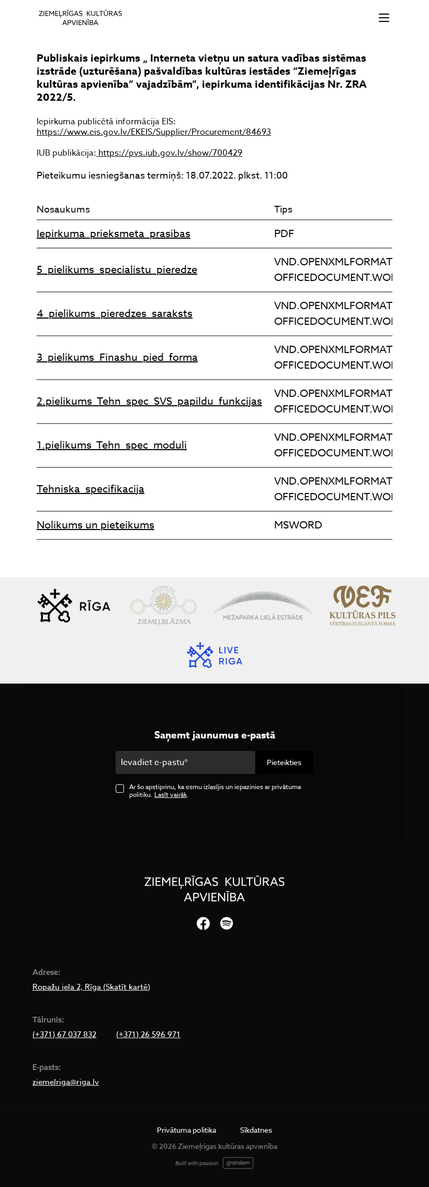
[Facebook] (203, 924)
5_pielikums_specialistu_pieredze (117, 269)
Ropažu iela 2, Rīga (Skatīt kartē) (91, 987)
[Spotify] (226, 924)
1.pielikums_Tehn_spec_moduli (112, 445)
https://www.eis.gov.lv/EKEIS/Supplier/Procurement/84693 (154, 132)
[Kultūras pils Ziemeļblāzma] (163, 605)
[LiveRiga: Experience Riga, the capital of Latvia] (214, 655)
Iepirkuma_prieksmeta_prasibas (113, 233)
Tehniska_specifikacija (90, 489)
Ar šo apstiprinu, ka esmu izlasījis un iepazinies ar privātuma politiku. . (215, 790)
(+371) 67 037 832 (64, 1034)
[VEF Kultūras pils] (363, 605)
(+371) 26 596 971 (148, 1034)
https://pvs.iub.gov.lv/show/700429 (169, 153)
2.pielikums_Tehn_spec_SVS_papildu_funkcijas (149, 401)
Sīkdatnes (256, 1130)
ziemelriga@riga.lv (65, 1082)
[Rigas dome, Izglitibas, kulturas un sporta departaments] (73, 605)
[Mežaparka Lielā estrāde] (263, 605)
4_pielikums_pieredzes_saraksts (115, 313)
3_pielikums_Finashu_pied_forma (117, 357)
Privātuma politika (186, 1130)
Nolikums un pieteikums (95, 525)
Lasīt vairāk (170, 794)
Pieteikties (284, 762)
